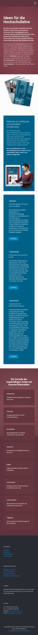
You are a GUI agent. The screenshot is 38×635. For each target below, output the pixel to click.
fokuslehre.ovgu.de (9, 570)
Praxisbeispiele (8, 554)
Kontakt (10, 631)
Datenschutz (26, 631)
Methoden (6, 552)
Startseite (6, 550)
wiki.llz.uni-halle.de (9, 572)
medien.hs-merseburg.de (11, 576)
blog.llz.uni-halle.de (9, 574)
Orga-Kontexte (7, 556)
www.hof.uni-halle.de (15, 611)
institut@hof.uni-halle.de (15, 613)
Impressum (17, 631)
